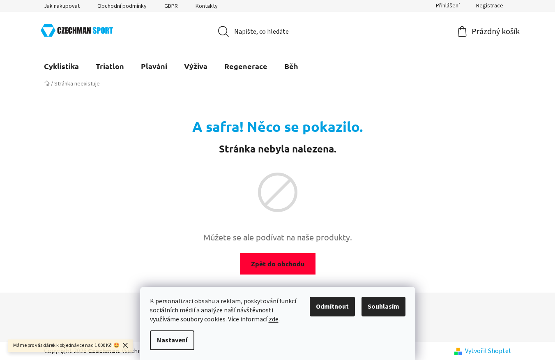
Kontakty (207, 6)
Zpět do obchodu (277, 263)
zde (274, 319)
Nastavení (172, 340)
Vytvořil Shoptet (488, 350)
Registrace (489, 6)
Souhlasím (383, 306)
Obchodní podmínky (122, 6)
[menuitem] (61, 66)
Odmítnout (332, 306)
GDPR (171, 6)
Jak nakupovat (62, 6)
